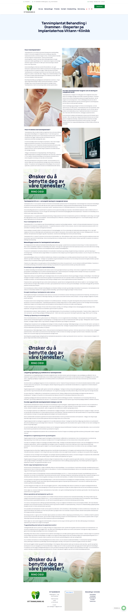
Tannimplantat (92, 597)
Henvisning (81, 9)
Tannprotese (93, 601)
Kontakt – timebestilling (68, 9)
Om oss (40, 9)
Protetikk (92, 599)
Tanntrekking (92, 594)
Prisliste (57, 9)
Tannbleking (92, 596)
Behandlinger (48, 9)
